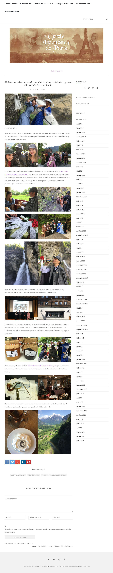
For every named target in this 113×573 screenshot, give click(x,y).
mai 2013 (79, 398)
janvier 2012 (80, 436)
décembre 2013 (81, 389)
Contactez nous (83, 4)
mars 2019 (79, 227)
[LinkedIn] (23, 462)
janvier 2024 (80, 158)
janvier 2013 (80, 406)
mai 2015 (79, 347)
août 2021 (79, 201)
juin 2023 (79, 171)
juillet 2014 (80, 368)
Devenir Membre (12, 12)
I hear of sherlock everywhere (54, 475)
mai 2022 (79, 184)
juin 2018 (79, 248)
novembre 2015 (81, 325)
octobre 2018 (81, 231)
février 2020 (80, 210)
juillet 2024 (80, 141)
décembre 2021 (81, 197)
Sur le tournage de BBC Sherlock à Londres (52, 546)
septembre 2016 (82, 304)
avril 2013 (79, 402)
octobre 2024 (81, 137)
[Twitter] (12, 462)
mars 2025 (80, 128)
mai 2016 (79, 312)
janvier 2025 (80, 132)
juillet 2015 (80, 338)
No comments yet (38, 469)
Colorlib (71, 566)
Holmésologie (33, 475)
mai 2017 (79, 287)
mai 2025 (79, 124)
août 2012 (79, 419)
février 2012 (80, 432)
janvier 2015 (80, 359)
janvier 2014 (80, 385)
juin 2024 (79, 145)
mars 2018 (79, 252)
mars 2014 (79, 381)
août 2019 (79, 218)
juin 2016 (79, 308)
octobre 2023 (81, 162)
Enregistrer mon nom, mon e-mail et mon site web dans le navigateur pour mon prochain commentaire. (38, 530)
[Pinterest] (28, 462)
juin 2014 (79, 372)
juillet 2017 (80, 282)
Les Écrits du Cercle (43, 4)
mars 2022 (79, 188)
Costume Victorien (18, 475)
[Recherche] (106, 19)
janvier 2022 (80, 192)
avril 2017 (79, 291)
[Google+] (17, 462)
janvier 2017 (80, 295)
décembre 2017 (81, 265)
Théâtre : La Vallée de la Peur (19, 544)
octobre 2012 (81, 415)
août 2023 (79, 167)
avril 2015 (79, 351)
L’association (11, 4)
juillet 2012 (80, 424)
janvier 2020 (80, 214)
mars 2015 (79, 355)
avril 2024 (79, 150)
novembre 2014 (81, 364)
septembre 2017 (82, 278)
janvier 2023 (80, 175)
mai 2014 (79, 376)
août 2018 (79, 240)
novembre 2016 (81, 299)
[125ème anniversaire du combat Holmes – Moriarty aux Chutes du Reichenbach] (38, 109)
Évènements (25, 4)
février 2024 (80, 154)
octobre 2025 (81, 120)
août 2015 (79, 334)
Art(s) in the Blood (64, 4)
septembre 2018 (82, 235)
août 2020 (79, 205)
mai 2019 (79, 222)
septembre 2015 (82, 329)
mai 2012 (79, 428)
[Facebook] (7, 462)
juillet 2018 (80, 244)
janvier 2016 (80, 321)
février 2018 (80, 257)
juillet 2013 (80, 394)
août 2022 (79, 180)
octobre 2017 (81, 274)
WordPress (86, 566)
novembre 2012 (81, 411)
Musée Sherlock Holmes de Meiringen (42, 366)
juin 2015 (79, 342)
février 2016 (80, 317)
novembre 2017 (81, 269)
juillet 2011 (80, 441)
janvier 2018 (80, 261)
